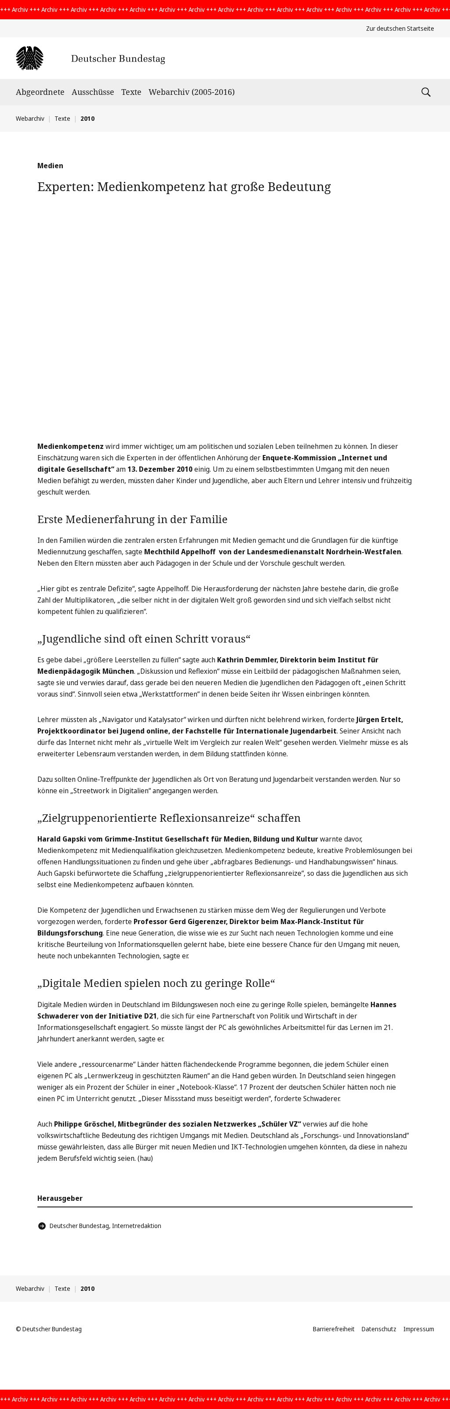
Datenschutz (379, 1329)
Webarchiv (30, 118)
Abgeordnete (40, 92)
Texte (131, 92)
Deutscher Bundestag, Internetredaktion (105, 1225)
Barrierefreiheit (334, 1329)
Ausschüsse (93, 92)
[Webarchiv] (90, 58)
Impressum (418, 1329)
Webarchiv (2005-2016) (192, 92)
